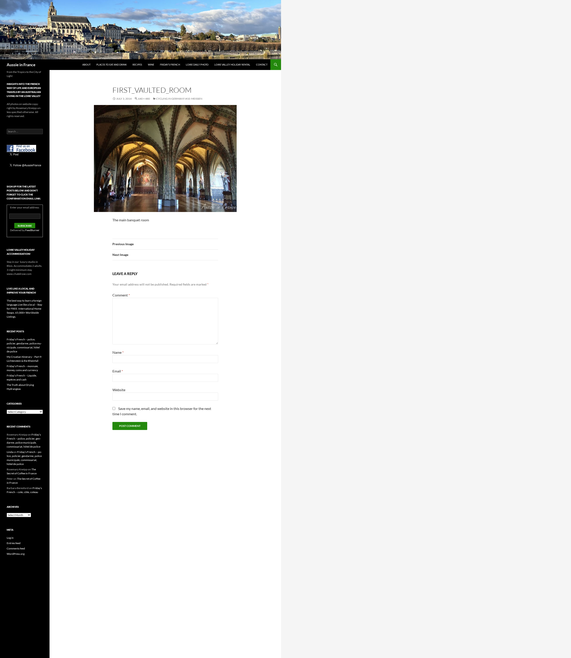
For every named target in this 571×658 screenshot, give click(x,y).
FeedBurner (32, 230)
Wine (151, 64)
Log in (10, 537)
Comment (121, 295)
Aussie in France (21, 64)
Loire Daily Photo (197, 64)
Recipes (137, 64)
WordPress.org (16, 553)
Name (118, 352)
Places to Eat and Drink (111, 64)
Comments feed (16, 548)
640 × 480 (144, 98)
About (86, 64)
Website (118, 390)
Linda (10, 452)
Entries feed (14, 543)
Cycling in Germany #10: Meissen (179, 98)
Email (117, 371)
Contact (261, 64)
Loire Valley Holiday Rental (232, 64)
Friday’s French (170, 64)
